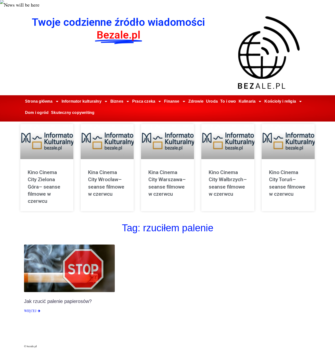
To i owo (228, 101)
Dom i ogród (37, 112)
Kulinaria (247, 101)
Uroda (212, 101)
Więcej (30, 310)
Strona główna (39, 101)
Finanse (171, 101)
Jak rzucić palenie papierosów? (58, 301)
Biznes (116, 101)
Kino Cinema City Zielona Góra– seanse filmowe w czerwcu (44, 186)
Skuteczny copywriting (72, 112)
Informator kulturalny (82, 101)
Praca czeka (143, 101)
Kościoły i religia (280, 101)
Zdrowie (196, 101)
